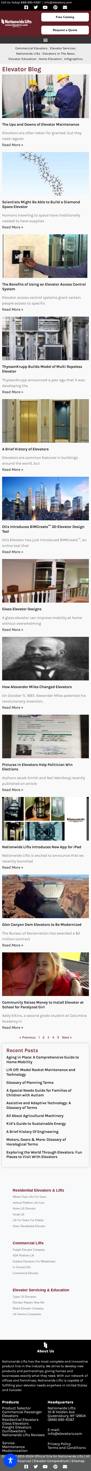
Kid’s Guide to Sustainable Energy (36, 1123)
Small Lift (18, 1214)
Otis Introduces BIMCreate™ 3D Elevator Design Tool (43, 529)
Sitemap (78, 1461)
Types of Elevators (24, 1296)
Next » (67, 1037)
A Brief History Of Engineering (32, 1131)
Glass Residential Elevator (29, 1226)
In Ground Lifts (22, 1267)
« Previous (27, 1037)
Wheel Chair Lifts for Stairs (30, 1196)
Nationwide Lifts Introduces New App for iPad (41, 847)
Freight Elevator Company (29, 1249)
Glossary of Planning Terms (30, 1082)
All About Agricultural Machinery (34, 1115)
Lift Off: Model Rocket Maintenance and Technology (40, 1072)
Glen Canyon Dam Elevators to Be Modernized (41, 924)
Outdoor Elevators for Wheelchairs (34, 1261)
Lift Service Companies (27, 1314)
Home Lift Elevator (24, 1208)
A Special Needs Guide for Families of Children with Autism (38, 1092)
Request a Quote (65, 30)
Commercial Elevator (25, 1273)
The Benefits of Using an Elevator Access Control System (44, 286)
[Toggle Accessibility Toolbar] (10, 1460)
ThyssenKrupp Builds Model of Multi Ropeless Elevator (42, 369)
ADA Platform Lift (23, 1255)
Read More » (12, 144)
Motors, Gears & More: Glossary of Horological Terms (36, 1142)
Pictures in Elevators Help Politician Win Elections (37, 767)
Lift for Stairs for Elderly (28, 1220)
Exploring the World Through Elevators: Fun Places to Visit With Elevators (44, 1154)
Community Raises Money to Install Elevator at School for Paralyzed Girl (43, 1004)
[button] (45, 40)
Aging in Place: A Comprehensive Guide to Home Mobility (42, 1059)
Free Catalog (65, 17)
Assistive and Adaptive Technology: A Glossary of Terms (38, 1105)
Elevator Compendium (51, 1461)
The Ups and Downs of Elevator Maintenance (40, 124)
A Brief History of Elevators (25, 449)
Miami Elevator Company (28, 1308)
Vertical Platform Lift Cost (28, 1202)
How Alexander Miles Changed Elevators (37, 686)
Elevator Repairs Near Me (28, 1302)
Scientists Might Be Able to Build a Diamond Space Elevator (41, 204)
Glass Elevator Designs (21, 609)
